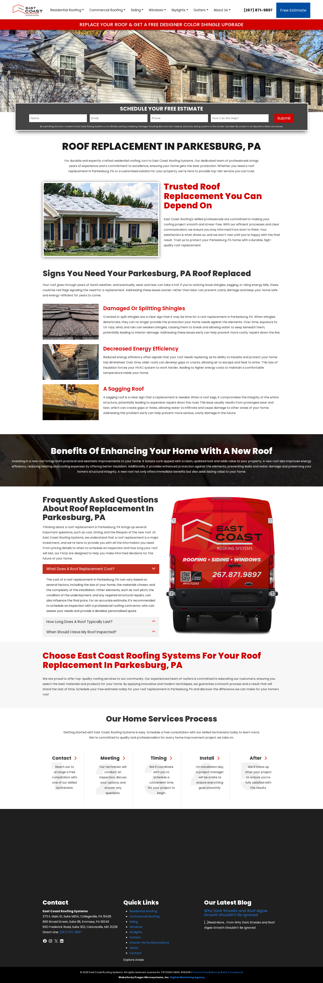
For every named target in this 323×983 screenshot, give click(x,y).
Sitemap (215, 972)
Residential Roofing (65, 10)
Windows (156, 10)
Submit (284, 118)
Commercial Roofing (106, 10)
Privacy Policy (200, 972)
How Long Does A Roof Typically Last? (79, 621)
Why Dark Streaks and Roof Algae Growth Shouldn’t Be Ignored (235, 913)
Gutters (199, 10)
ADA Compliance (232, 972)
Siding (136, 10)
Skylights (178, 10)
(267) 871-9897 (258, 10)
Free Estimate (293, 10)
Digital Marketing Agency (187, 977)
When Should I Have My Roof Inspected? (81, 632)
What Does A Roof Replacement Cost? (80, 568)
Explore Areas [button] (133, 960)
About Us (221, 10)
